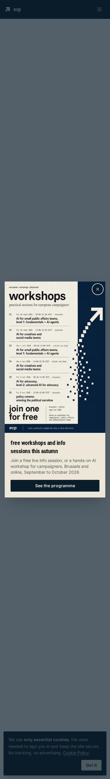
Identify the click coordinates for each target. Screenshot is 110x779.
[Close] (97, 289)
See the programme (55, 485)
